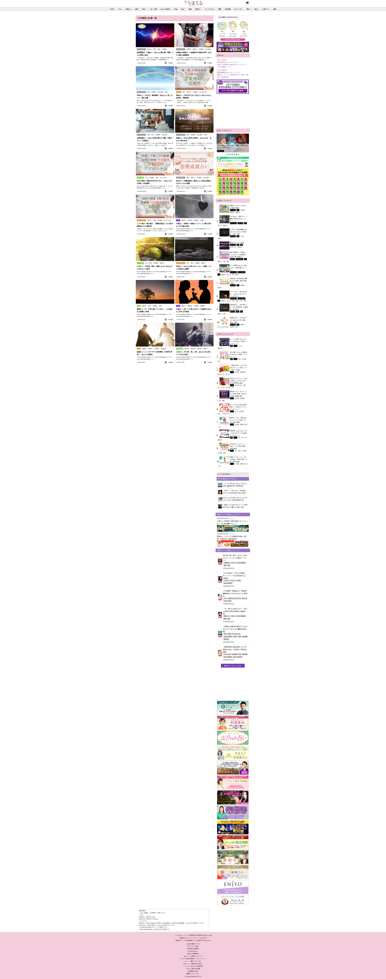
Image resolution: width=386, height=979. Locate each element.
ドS (242, 437)
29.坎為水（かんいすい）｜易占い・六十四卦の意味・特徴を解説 (238, 446)
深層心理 (220, 348)
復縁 (190, 9)
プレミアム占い (210, 9)
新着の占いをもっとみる (233, 665)
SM (239, 437)
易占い (257, 9)
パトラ (240, 300)
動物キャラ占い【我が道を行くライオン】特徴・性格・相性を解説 (238, 420)
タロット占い (238, 9)
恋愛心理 (220, 439)
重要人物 (193, 348)
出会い (183, 9)
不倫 (175, 9)
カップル (227, 374)
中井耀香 (164, 49)
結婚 (136, 9)
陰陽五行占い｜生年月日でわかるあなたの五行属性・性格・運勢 (238, 320)
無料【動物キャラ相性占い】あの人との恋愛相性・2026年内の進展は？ (238, 255)
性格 (239, 359)
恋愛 (205, 134)
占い (238, 210)
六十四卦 (220, 452)
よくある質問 (197, 940)
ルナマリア (227, 580)
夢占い (249, 9)
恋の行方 (226, 639)
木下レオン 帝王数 (193, 946)
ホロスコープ (233, 247)
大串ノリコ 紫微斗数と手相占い (193, 963)
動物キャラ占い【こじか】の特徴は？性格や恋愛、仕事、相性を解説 (238, 459)
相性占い (198, 9)
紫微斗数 (242, 398)
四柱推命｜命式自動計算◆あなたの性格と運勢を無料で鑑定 (238, 281)
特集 (241, 244)
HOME (112, 9)
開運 (224, 452)
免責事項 (182, 938)
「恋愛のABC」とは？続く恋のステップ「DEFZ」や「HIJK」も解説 (238, 368)
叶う (219, 387)
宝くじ (219, 413)
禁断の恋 (190, 305)
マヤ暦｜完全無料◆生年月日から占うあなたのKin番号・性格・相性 (238, 232)
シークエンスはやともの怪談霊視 (193, 966)
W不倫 (201, 220)
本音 (155, 49)
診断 (274, 9)
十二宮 (219, 400)
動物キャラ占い (243, 424)
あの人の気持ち (165, 9)
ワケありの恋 (227, 601)
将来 (150, 305)
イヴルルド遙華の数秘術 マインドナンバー (193, 958)
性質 (239, 450)
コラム (120, 9)
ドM (245, 437)
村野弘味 (232, 326)
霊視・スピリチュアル (235, 598)
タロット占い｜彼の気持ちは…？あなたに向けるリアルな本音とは (238, 294)
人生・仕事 (153, 9)
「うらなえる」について (181, 935)
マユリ (225, 598)
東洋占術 (190, 220)
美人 (219, 361)
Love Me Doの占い (193, 951)
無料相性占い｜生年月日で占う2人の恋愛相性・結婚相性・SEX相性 (239, 307)
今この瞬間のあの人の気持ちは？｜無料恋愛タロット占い (238, 268)
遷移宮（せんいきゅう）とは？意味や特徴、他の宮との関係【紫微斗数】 (238, 394)
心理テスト (266, 9)
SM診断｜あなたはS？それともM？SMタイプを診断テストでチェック (238, 433)
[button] (233, 143)
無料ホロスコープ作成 (225, 148)
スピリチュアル (238, 385)
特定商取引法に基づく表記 (204, 935)
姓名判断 (228, 9)
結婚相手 (189, 49)
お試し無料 (207, 49)
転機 (160, 305)
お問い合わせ (206, 940)
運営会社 (178, 940)
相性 (224, 313)
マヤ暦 (241, 236)
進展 (159, 49)
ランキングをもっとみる (233, 39)
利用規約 (192, 935)
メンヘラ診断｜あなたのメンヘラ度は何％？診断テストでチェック (238, 341)
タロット (220, 225)
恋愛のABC (243, 372)
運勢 (219, 9)
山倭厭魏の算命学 (193, 971)
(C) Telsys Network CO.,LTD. (193, 976)
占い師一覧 (203, 938)
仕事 (148, 134)
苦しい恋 (244, 598)
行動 (239, 636)
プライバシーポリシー (192, 938)
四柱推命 (242, 285)
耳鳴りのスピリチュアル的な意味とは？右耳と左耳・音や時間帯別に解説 (238, 381)
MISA (225, 633)
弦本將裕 (242, 210)
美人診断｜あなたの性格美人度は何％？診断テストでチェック (238, 354)
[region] (233, 144)
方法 (232, 387)
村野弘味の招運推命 (193, 948)
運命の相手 (163, 348)
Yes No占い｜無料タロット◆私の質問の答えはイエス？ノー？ (238, 219)
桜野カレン (227, 616)
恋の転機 (244, 636)
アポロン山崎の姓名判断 (193, 968)
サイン (222, 387)
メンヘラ (240, 345)
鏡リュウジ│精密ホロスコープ (193, 956)
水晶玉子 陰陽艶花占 (193, 953)
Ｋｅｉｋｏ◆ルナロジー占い (193, 961)
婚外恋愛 (202, 305)
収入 (153, 134)
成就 (244, 385)
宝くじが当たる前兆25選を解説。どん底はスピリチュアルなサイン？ (238, 407)
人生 (146, 177)
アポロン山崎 (227, 654)
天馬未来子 (227, 562)
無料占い (128, 9)
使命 (157, 177)
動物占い (232, 212)
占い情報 (244, 359)
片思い (144, 9)
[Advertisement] (233, 111)
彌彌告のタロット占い (193, 973)
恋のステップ (221, 374)
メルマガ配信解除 (187, 940)
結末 (228, 565)
